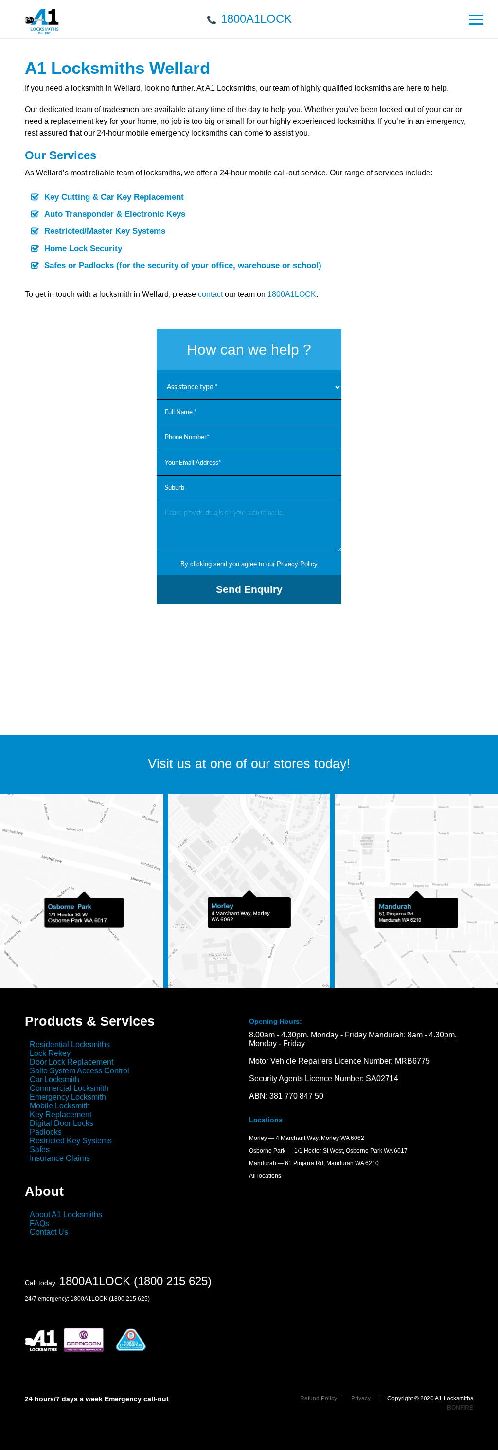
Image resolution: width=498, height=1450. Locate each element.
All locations (265, 1176)
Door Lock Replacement (71, 1062)
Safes (40, 1149)
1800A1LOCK (256, 18)
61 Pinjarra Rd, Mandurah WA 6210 (332, 1163)
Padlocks (46, 1132)
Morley (258, 1138)
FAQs (39, 1223)
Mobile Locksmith (60, 1106)
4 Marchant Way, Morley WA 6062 (320, 1138)
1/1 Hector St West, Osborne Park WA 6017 (351, 1150)
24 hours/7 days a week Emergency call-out (97, 1399)
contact (210, 294)
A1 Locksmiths (42, 26)
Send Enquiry (249, 589)
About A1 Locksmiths (66, 1214)
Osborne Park (267, 1150)
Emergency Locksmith (68, 1097)
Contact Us (49, 1232)
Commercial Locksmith (69, 1088)
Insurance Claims (60, 1158)
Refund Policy (318, 1398)
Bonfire (460, 1407)
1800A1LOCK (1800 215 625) (135, 1281)
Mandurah (262, 1163)
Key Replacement (60, 1114)
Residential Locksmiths (70, 1044)
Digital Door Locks (61, 1123)
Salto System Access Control (79, 1071)
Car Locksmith (54, 1079)
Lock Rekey (50, 1053)
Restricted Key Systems (71, 1141)
